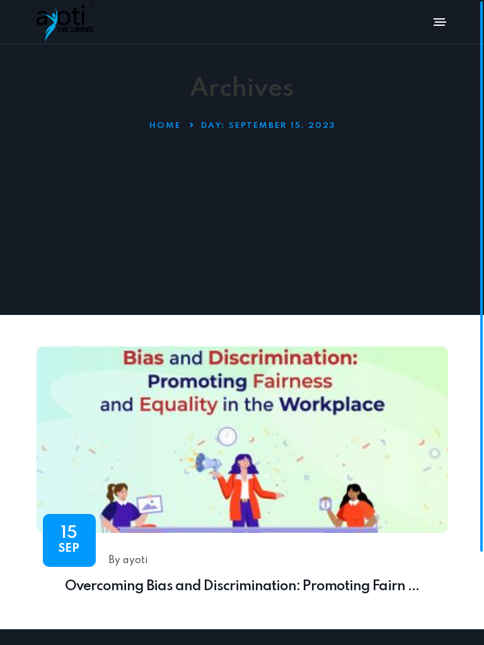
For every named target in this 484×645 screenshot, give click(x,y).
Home (165, 126)
